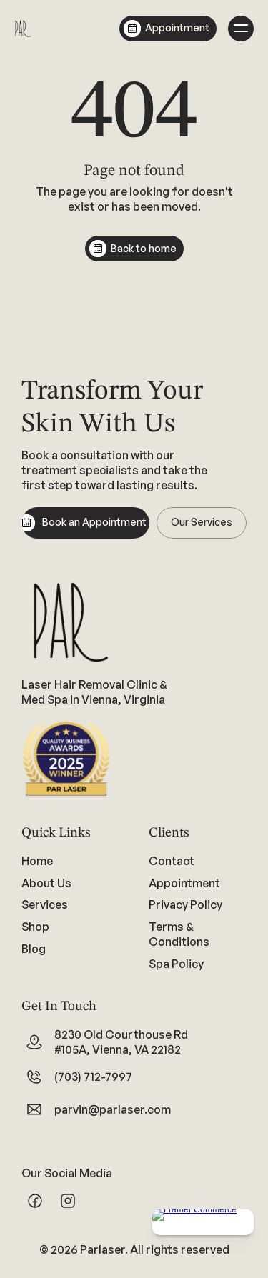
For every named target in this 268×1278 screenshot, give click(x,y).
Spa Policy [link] (176, 964)
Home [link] (37, 861)
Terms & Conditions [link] (179, 934)
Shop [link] (35, 926)
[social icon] (35, 1201)
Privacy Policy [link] (185, 904)
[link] (70, 905)
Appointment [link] (184, 882)
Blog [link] (33, 949)
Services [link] (44, 904)
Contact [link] (171, 861)
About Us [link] (46, 882)
